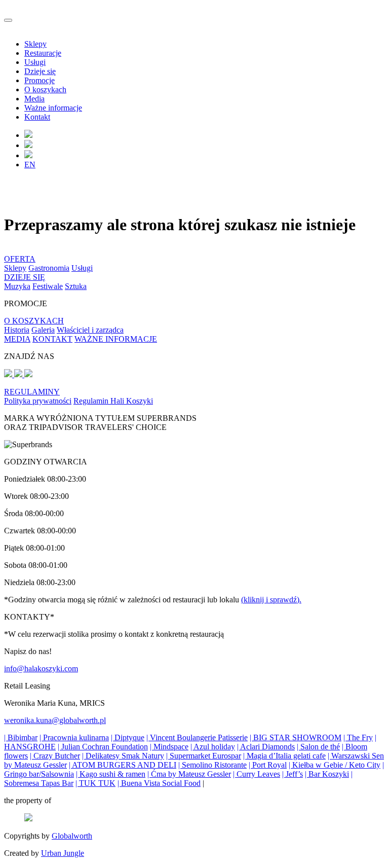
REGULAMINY (32, 391)
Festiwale (47, 286)
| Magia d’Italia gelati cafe (284, 755)
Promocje (39, 80)
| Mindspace (169, 746)
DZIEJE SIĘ (24, 277)
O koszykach (45, 89)
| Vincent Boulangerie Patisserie (197, 737)
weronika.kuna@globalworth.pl (55, 720)
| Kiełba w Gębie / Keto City (334, 765)
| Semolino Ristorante (212, 765)
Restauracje (42, 53)
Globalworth (72, 836)
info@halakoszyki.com (41, 668)
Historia (16, 330)
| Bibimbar (20, 737)
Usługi (35, 62)
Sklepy (35, 44)
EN (29, 164)
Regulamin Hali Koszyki (113, 400)
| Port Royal (268, 765)
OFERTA (19, 259)
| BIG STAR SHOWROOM (295, 737)
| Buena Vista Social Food (159, 783)
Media (34, 98)
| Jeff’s (292, 774)
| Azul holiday (212, 746)
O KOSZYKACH (34, 320)
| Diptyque (127, 737)
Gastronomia (48, 268)
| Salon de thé (318, 746)
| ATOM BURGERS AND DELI (122, 765)
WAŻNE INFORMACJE (115, 339)
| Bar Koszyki (327, 774)
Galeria (43, 330)
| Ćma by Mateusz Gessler (189, 774)
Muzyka (17, 286)
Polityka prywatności (37, 400)
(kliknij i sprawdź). (271, 599)
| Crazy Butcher (55, 755)
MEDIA (17, 339)
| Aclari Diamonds (266, 746)
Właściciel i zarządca (90, 330)
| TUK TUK (95, 783)
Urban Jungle (62, 853)
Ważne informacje (53, 107)
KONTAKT (52, 339)
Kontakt (37, 117)
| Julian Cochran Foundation (103, 746)
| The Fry (358, 737)
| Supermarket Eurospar (203, 755)
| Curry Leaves (256, 774)
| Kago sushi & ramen (110, 774)
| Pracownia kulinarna (74, 737)
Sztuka (76, 286)
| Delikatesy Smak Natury (123, 755)
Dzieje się (40, 71)
